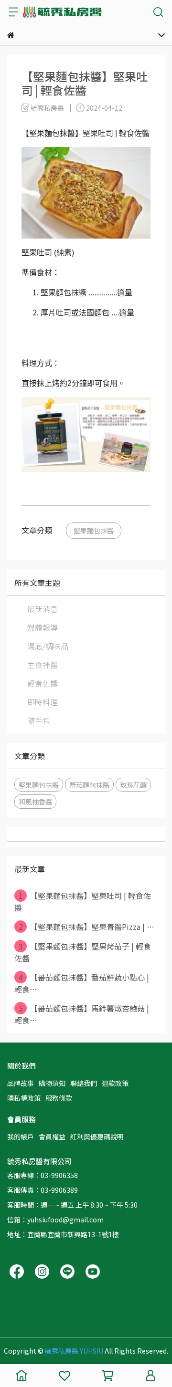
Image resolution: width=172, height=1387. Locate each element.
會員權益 (52, 1136)
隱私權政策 (24, 1098)
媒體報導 (42, 627)
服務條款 (58, 1098)
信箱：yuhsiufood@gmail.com (55, 1219)
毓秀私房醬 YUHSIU (74, 1351)
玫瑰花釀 (133, 785)
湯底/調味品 (47, 646)
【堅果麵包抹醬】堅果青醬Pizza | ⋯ (87, 926)
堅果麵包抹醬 (94, 530)
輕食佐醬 (42, 683)
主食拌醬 (42, 664)
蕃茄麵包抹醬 (89, 785)
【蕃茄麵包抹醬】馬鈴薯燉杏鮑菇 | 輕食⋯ (81, 1014)
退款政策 (115, 1083)
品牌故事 (20, 1083)
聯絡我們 (83, 1083)
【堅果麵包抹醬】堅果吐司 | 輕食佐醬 (82, 901)
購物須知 (52, 1083)
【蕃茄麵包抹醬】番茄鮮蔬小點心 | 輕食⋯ (81, 983)
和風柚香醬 (35, 801)
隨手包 (38, 720)
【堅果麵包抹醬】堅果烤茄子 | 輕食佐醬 (82, 952)
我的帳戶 (20, 1136)
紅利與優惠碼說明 (97, 1136)
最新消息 (42, 609)
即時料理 (42, 702)
